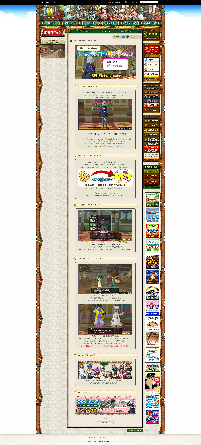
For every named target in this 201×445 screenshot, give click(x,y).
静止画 (56, 43)
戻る (105, 422)
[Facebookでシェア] (124, 36)
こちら (108, 146)
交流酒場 (90, 23)
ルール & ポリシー (116, 2)
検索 (159, 2)
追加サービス (130, 23)
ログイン (52, 32)
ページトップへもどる (135, 430)
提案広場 (110, 23)
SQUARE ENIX (48, 2)
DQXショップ (150, 23)
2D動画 (49, 43)
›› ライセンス (109, 437)
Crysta (91, 167)
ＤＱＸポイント (110, 167)
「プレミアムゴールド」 (92, 249)
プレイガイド (71, 23)
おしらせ (51, 23)
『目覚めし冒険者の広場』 (101, 242)
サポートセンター (133, 2)
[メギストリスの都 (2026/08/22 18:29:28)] (53, 51)
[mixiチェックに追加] (133, 36)
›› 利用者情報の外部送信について (97, 437)
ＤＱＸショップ (93, 162)
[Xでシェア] (128, 36)
